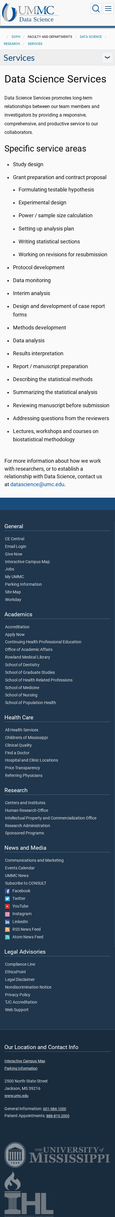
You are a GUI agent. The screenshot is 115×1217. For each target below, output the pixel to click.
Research (12, 44)
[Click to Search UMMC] (96, 8)
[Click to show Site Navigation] (108, 8)
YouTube (19, 906)
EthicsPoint (15, 972)
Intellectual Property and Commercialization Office (50, 818)
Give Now (13, 554)
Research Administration (27, 826)
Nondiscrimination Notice (28, 987)
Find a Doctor (17, 753)
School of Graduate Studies (30, 672)
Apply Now (15, 634)
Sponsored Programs (24, 833)
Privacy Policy (17, 995)
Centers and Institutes (25, 803)
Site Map (13, 592)
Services (35, 44)
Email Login (15, 546)
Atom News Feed (26, 937)
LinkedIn (19, 922)
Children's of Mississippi (26, 737)
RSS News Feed (25, 929)
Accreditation (17, 627)
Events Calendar (20, 868)
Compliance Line (20, 964)
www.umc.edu (16, 1095)
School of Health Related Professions (39, 680)
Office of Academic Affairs (28, 649)
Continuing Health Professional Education (43, 642)
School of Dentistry (22, 665)
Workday (13, 599)
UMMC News (17, 875)
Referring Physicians (23, 775)
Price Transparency (22, 768)
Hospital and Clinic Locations (31, 760)
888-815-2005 (57, 1116)
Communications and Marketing (34, 860)
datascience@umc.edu (37, 484)
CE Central (14, 539)
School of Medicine (22, 688)
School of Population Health (30, 703)
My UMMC (14, 577)
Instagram (21, 914)
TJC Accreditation (21, 1002)
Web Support (17, 1010)
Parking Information (23, 584)
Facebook (20, 891)
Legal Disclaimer (20, 979)
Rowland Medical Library (27, 657)
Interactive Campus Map (27, 562)
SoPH (16, 37)
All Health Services (21, 730)
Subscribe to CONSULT (25, 883)
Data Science (36, 19)
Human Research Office (26, 810)
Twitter (17, 898)
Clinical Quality (18, 745)
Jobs (9, 569)
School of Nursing (21, 695)
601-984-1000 (54, 1109)
